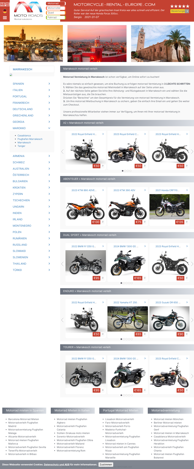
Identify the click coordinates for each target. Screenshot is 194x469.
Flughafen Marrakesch (30, 139)
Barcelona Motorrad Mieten (23, 419)
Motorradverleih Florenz (70, 447)
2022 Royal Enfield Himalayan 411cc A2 (93, 134)
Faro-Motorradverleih (117, 422)
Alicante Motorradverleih (22, 436)
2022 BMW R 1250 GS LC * (86, 246)
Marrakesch (24, 142)
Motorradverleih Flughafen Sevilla (27, 447)
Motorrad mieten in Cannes (120, 443)
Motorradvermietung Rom (71, 450)
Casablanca (24, 135)
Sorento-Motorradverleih (71, 436)
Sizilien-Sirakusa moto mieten (73, 433)
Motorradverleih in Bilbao (22, 454)
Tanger (21, 146)
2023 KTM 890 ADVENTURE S (88, 190)
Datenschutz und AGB (56, 464)
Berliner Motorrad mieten (168, 422)
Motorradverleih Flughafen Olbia (75, 440)
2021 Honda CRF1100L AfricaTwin (174, 190)
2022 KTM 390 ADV (124, 190)
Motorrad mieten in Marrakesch (171, 433)
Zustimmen (106, 464)
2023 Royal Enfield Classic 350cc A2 (134, 134)
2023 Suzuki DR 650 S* (168, 302)
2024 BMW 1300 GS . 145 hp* (130, 246)
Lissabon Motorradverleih (119, 419)
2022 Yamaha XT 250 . (126, 302)
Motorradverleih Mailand (70, 443)
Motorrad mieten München (168, 419)
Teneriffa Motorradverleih (22, 450)
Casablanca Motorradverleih (170, 436)
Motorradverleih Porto (117, 426)
